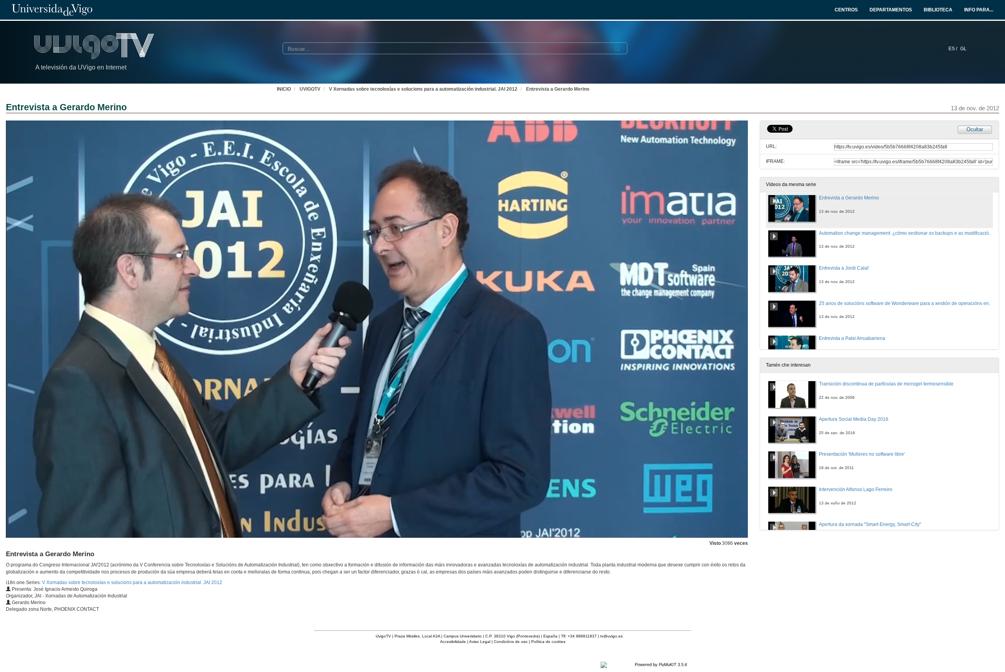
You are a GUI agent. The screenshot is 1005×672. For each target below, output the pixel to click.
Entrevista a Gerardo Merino (557, 89)
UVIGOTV (310, 89)
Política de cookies (548, 641)
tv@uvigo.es (611, 636)
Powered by (661, 664)
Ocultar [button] (975, 129)
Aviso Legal (479, 641)
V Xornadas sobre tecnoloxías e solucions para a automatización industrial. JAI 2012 (423, 89)
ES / (953, 48)
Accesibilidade (453, 641)
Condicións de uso (511, 641)
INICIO (284, 89)
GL (963, 48)
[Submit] (617, 48)
